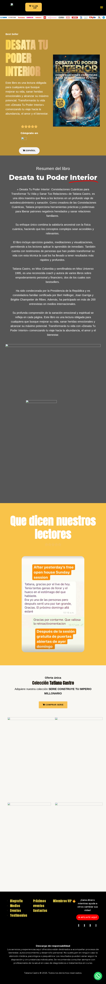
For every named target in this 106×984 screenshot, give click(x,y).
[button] (33, 7)
